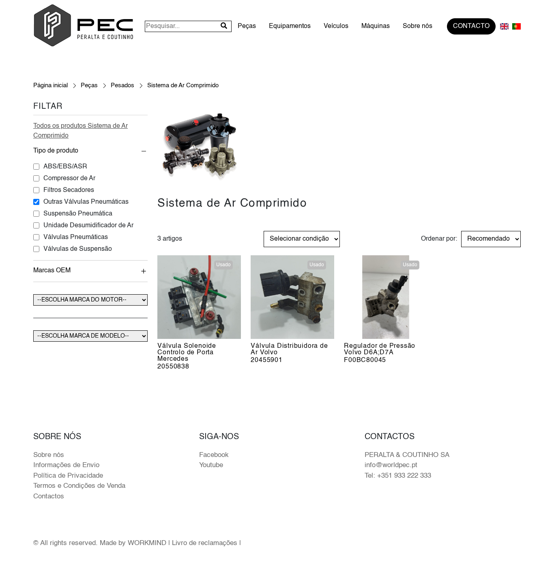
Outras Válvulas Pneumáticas (86, 202)
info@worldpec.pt (391, 465)
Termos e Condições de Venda (79, 486)
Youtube (211, 465)
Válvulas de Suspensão (77, 249)
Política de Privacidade (68, 475)
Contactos (48, 496)
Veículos (336, 26)
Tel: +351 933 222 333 (398, 475)
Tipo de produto (55, 151)
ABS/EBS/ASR (65, 167)
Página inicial (50, 85)
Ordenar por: (439, 239)
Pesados (122, 85)
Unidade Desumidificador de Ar (88, 225)
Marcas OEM (52, 270)
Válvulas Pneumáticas (75, 237)
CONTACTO (471, 26)
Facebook (214, 455)
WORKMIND (147, 543)
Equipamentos (290, 26)
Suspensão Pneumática (77, 214)
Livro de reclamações (204, 543)
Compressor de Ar (69, 178)
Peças (247, 26)
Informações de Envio (66, 465)
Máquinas (375, 26)
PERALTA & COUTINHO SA (407, 455)
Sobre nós (417, 26)
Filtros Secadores (68, 190)
